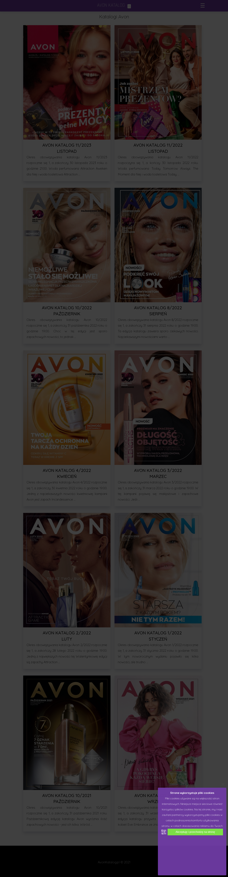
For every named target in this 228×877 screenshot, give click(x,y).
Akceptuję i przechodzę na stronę (195, 832)
